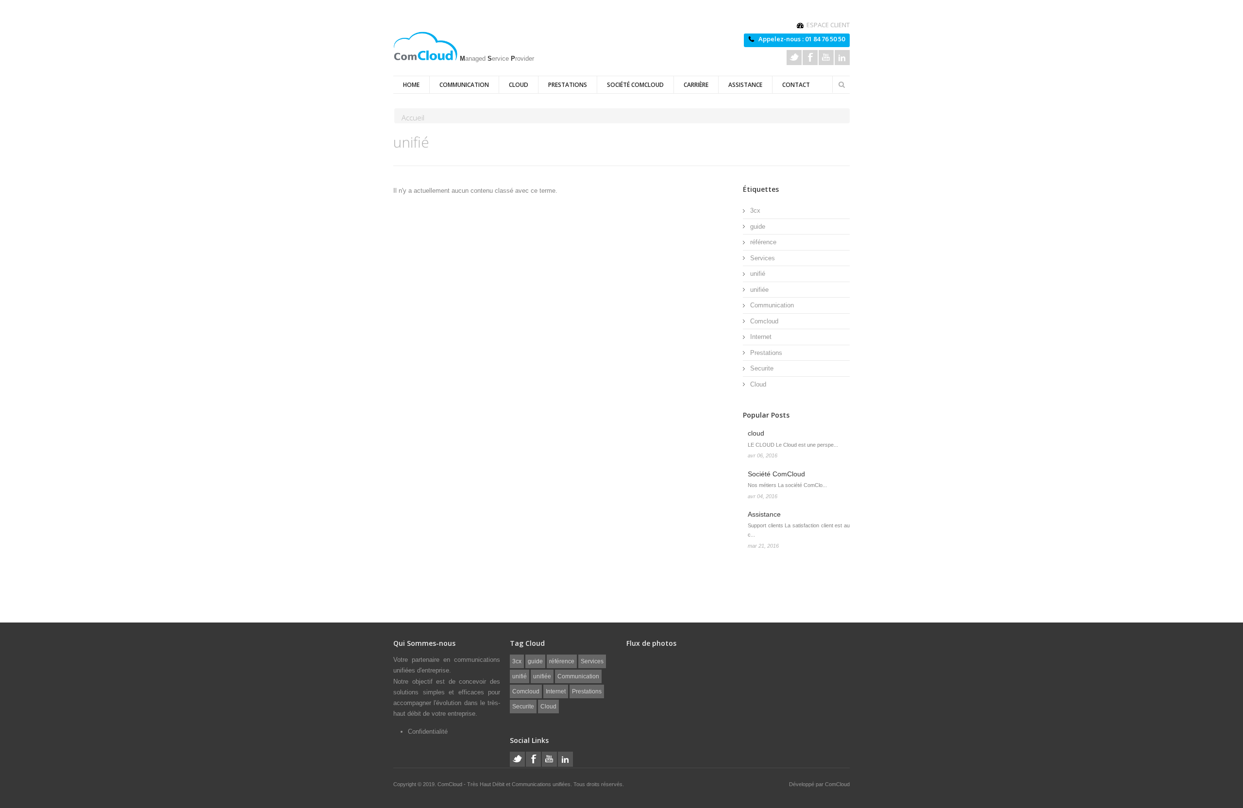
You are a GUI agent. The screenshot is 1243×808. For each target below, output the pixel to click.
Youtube (826, 57)
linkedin (842, 57)
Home (411, 85)
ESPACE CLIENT (828, 24)
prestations (567, 85)
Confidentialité (428, 731)
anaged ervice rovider (497, 58)
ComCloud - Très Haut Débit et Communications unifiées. (505, 784)
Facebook (810, 57)
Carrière (696, 85)
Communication (464, 85)
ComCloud (837, 784)
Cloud (518, 85)
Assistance (745, 85)
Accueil (413, 117)
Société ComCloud (635, 85)
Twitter (794, 57)
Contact (796, 85)
